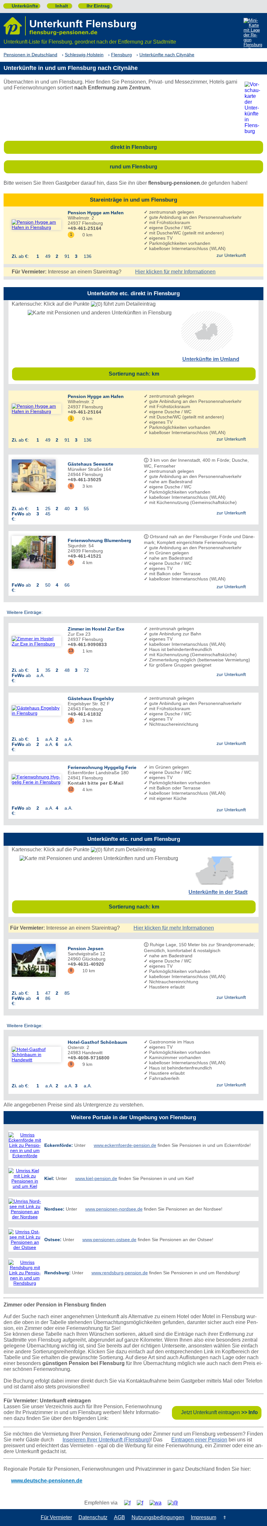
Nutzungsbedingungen (158, 1517)
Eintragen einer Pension (199, 1439)
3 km (84, 486)
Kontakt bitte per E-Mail (95, 783)
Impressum (203, 1517)
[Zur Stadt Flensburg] (214, 883)
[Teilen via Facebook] (129, 1503)
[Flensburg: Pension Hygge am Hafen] (36, 224)
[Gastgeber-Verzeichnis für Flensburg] (15, 25)
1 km (84, 651)
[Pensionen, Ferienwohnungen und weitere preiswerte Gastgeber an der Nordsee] (24, 1209)
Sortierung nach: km (180, 374)
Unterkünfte (22, 5)
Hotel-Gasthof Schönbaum (97, 1042)
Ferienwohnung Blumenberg (99, 540)
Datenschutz (92, 1517)
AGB (119, 1517)
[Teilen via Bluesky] (142, 1503)
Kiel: (49, 1178)
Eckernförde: (58, 1145)
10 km (86, 970)
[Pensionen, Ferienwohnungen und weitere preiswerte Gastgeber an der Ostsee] (24, 1239)
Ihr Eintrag (95, 5)
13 (71, 650)
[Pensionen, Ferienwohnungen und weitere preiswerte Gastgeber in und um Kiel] (24, 1178)
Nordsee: (54, 1209)
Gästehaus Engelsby (91, 698)
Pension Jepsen (86, 948)
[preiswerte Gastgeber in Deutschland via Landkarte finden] (253, 35)
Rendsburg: (57, 1272)
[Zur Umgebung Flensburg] (207, 350)
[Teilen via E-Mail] (175, 1503)
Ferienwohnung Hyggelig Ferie (102, 767)
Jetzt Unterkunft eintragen (219, 1412)
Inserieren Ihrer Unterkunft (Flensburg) (106, 1439)
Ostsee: (53, 1239)
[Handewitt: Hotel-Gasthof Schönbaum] (36, 1054)
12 (71, 789)
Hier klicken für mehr (175, 271)
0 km (84, 234)
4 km (84, 562)
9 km (84, 1064)
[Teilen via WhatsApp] (157, 1503)
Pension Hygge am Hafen (96, 212)
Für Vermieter (56, 1517)
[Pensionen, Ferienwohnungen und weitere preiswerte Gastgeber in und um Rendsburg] (24, 1273)
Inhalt (59, 5)
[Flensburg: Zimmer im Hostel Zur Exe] (36, 641)
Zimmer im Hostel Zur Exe (96, 628)
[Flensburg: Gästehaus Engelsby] (36, 710)
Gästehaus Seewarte (90, 464)
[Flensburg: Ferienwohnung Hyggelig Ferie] (36, 779)
